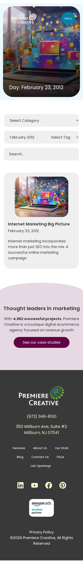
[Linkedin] (20, 485)
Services (19, 448)
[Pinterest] (63, 485)
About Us (40, 448)
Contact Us (40, 457)
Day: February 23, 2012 (36, 87)
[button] (68, 18)
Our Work (61, 448)
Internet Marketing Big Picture (39, 224)
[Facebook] (49, 485)
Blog (20, 457)
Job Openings (40, 466)
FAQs (60, 457)
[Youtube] (34, 485)
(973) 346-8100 (41, 416)
